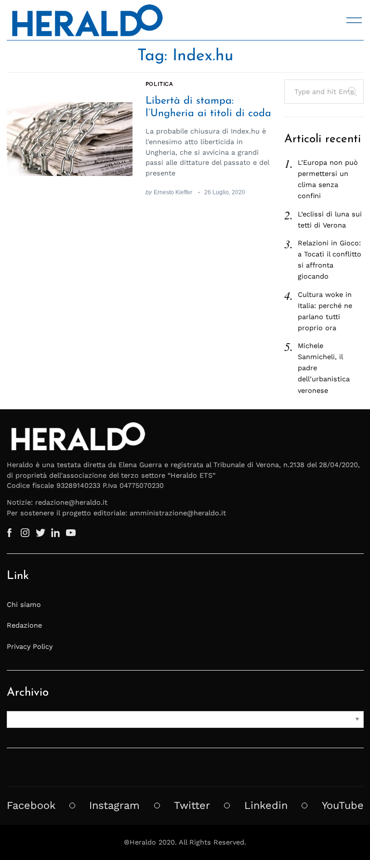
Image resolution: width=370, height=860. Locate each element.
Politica (159, 84)
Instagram (114, 805)
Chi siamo (24, 604)
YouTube (343, 805)
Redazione (24, 625)
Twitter (192, 805)
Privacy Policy (30, 646)
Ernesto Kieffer (173, 192)
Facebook (31, 805)
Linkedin (266, 805)
